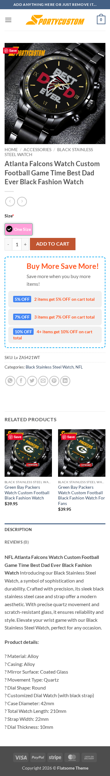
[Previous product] (22, 201)
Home (11, 149)
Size (9, 215)
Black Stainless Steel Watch (50, 367)
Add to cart (53, 244)
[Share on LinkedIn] (65, 381)
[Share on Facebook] (21, 381)
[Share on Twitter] (32, 381)
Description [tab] (18, 529)
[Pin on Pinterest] (54, 381)
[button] (8, 19)
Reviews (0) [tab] (17, 542)
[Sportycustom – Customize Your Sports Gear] (55, 20)
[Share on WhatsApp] (10, 381)
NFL (79, 367)
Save (13, 50)
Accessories (37, 149)
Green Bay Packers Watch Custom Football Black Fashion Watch (27, 492)
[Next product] (10, 201)
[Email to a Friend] (43, 381)
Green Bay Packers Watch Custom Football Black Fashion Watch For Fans (81, 495)
